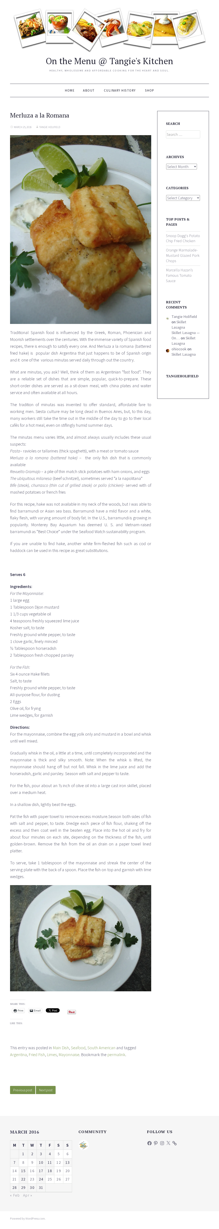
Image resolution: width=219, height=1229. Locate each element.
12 (58, 1162)
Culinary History (120, 90)
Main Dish (61, 1047)
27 (67, 1179)
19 (58, 1170)
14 (14, 1170)
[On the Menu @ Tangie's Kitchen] (109, 29)
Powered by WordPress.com (27, 1218)
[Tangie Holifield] (83, 1144)
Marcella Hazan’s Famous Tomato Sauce (179, 275)
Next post (45, 1090)
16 (32, 1170)
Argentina (18, 1054)
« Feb (15, 1195)
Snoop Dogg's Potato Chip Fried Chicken (183, 238)
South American (101, 1047)
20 (67, 1170)
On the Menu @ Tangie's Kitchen (109, 61)
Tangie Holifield (49, 127)
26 (58, 1179)
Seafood (78, 1047)
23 (32, 1179)
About (89, 90)
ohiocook (179, 348)
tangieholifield (182, 376)
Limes (52, 1054)
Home (69, 90)
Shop (149, 90)
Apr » (27, 1195)
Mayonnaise (69, 1054)
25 (50, 1179)
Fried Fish (37, 1054)
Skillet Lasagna (179, 324)
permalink (116, 1054)
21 (14, 1179)
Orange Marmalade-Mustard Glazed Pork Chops (183, 255)
